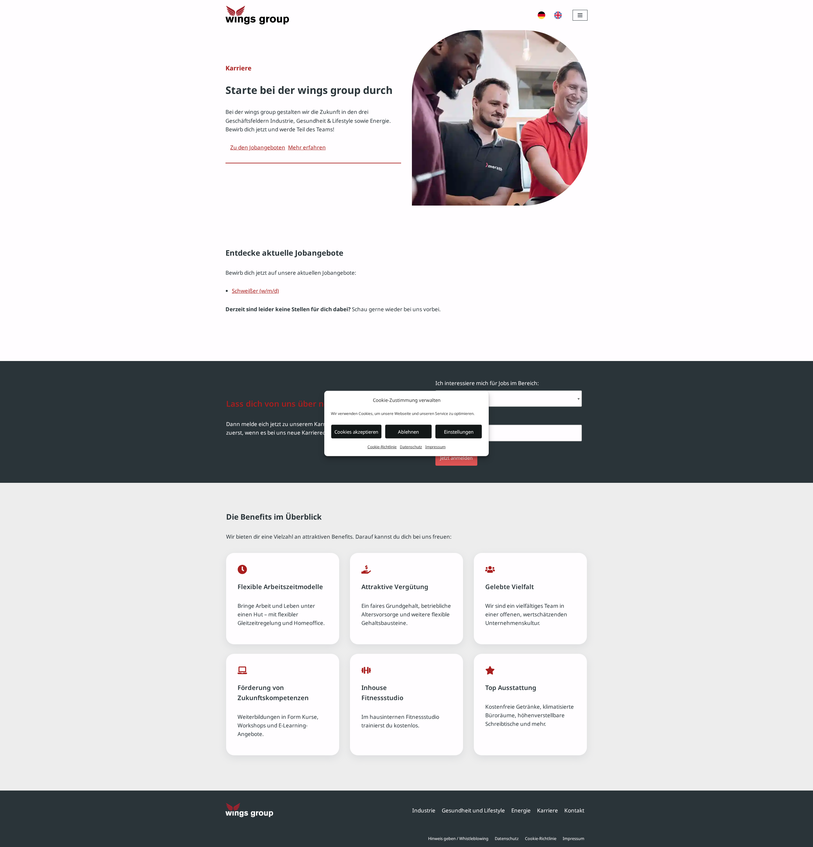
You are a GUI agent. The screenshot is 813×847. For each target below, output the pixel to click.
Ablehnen (408, 432)
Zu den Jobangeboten (257, 147)
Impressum (435, 447)
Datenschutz (411, 447)
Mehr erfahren (307, 147)
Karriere (547, 810)
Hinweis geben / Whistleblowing (458, 838)
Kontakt (574, 810)
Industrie (423, 810)
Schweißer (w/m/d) (255, 290)
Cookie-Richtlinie (382, 447)
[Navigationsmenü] (580, 15)
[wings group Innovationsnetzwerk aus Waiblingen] (257, 15)
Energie (521, 810)
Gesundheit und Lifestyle (473, 810)
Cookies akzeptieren (356, 432)
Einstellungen (459, 432)
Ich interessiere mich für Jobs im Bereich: (487, 383)
